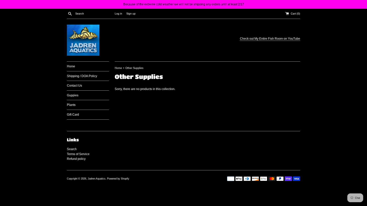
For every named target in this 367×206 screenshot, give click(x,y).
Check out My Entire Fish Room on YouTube (270, 38)
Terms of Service (78, 154)
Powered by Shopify (118, 178)
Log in (118, 13)
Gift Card (73, 114)
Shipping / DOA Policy (82, 76)
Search (72, 149)
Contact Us (74, 85)
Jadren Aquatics (97, 178)
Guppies (72, 95)
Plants (71, 104)
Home (71, 66)
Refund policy (76, 158)
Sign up (131, 13)
